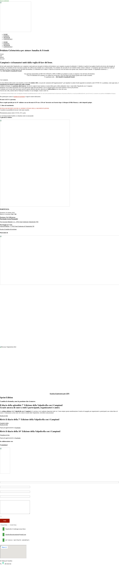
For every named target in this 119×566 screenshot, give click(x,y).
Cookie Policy (13, 525)
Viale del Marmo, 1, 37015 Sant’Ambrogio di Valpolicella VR (17, 226)
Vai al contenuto (4, 0)
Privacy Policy (4, 525)
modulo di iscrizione (19, 96)
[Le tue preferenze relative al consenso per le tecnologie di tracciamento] (3, 563)
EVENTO (6, 36)
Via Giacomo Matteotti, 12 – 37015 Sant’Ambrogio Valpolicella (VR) (19, 222)
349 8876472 (25, 540)
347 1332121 (9, 540)
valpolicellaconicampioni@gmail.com (15, 534)
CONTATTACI (7, 39)
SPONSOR (6, 37)
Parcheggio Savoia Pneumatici (9, 219)
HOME (5, 34)
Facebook (17, 427)
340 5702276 (17, 540)
